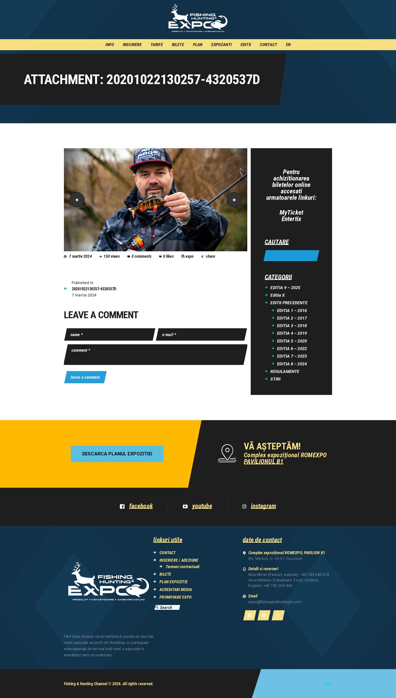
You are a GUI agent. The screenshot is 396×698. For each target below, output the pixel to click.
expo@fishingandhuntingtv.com (275, 602)
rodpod (240, 200)
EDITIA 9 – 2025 (285, 287)
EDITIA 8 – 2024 (292, 363)
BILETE (165, 574)
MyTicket (291, 212)
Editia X (277, 295)
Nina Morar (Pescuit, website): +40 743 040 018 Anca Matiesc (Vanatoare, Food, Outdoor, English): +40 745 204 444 (288, 580)
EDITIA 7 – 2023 (292, 356)
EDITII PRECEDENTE (288, 302)
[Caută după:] (291, 256)
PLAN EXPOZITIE (174, 581)
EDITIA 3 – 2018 (292, 325)
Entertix (291, 219)
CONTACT (168, 552)
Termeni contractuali (182, 566)
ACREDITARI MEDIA (176, 589)
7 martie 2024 (80, 256)
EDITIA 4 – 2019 (292, 333)
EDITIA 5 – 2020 (292, 341)
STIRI (275, 379)
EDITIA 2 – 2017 (292, 318)
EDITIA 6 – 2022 (292, 348)
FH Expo (188, 256)
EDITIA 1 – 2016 (292, 310)
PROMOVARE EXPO (176, 597)
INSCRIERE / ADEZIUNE (179, 560)
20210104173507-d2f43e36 (75, 200)
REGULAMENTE (284, 371)
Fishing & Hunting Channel (85, 683)
